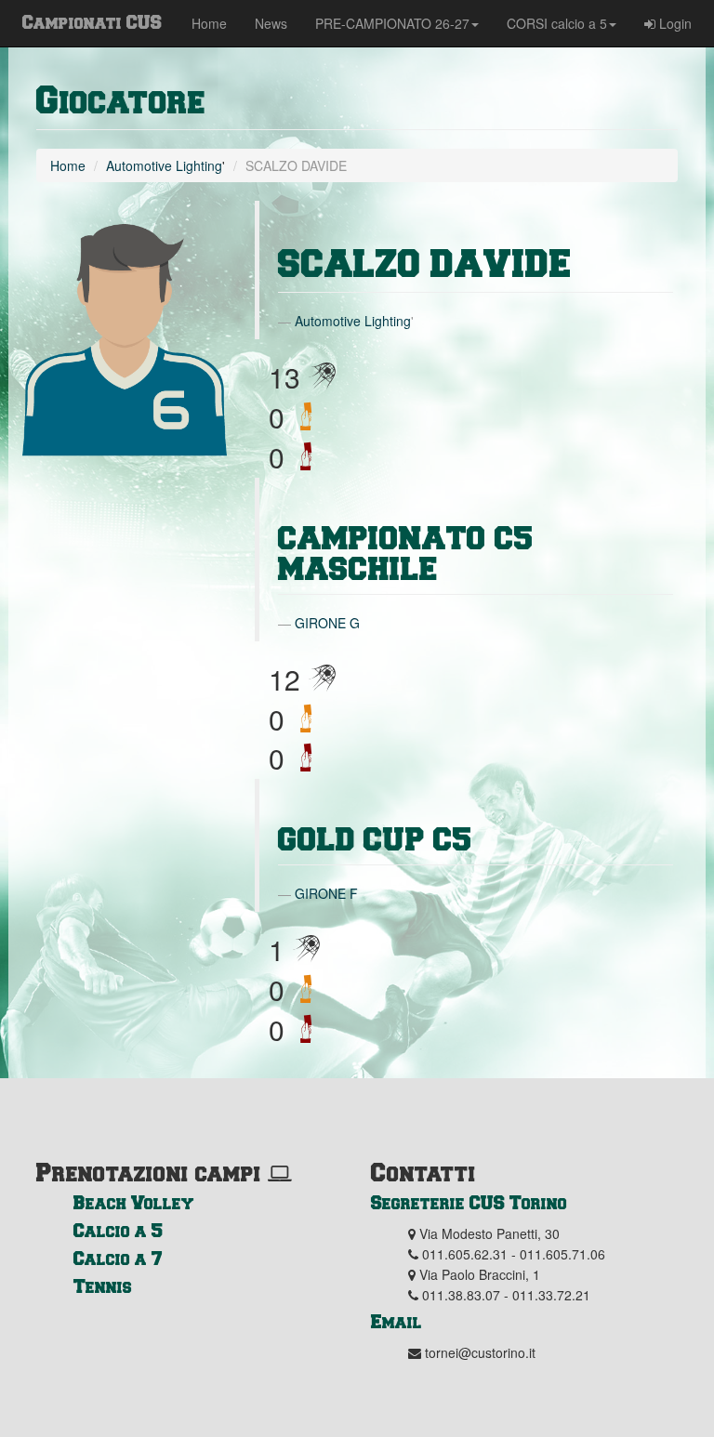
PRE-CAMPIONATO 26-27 (392, 23)
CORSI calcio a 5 (557, 23)
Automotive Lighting (164, 165)
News (271, 23)
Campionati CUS (92, 21)
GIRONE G (327, 622)
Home (209, 23)
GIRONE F (326, 893)
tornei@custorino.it (480, 1352)
